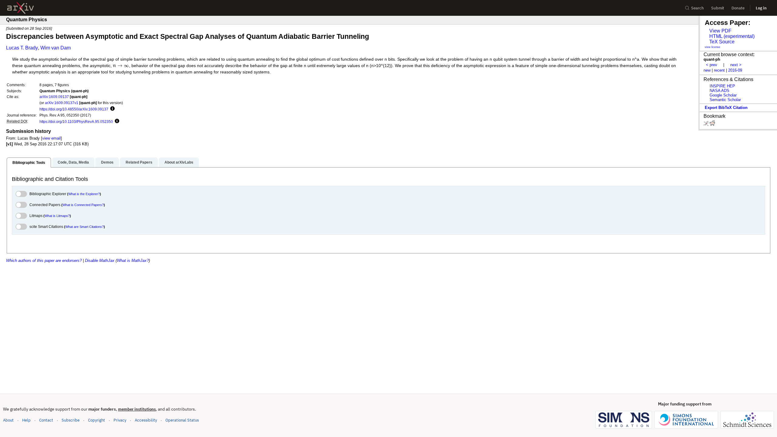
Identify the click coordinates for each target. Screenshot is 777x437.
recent (719, 70)
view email (51, 138)
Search (697, 8)
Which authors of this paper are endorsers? (44, 260)
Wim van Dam (55, 47)
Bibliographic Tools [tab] (28, 163)
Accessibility (146, 420)
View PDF (720, 30)
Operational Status (182, 420)
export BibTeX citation (726, 107)
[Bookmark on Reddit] (712, 124)
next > (735, 65)
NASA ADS (719, 90)
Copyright (96, 420)
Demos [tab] (107, 162)
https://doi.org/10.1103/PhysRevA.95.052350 (76, 122)
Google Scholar (723, 95)
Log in (761, 8)
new (707, 70)
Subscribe (71, 420)
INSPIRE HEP (722, 86)
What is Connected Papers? (83, 205)
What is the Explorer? (84, 194)
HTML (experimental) (732, 36)
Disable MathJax (99, 260)
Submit (717, 8)
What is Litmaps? (57, 216)
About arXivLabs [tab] (179, 162)
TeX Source (722, 41)
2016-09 (735, 70)
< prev (711, 65)
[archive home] (20, 8)
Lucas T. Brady (22, 47)
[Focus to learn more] (111, 109)
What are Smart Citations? (84, 227)
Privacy (120, 420)
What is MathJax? (133, 260)
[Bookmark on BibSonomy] (707, 124)
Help (26, 420)
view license (712, 47)
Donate (738, 8)
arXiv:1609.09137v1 (61, 103)
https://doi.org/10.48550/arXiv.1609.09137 (73, 109)
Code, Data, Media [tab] (73, 162)
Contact (46, 420)
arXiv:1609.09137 (54, 97)
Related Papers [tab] (139, 162)
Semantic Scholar (725, 99)
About (8, 420)
